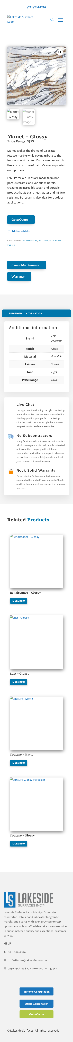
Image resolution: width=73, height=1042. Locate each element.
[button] (19, 231)
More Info (18, 600)
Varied (11, 245)
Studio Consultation (36, 1003)
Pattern (43, 240)
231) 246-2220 (17, 952)
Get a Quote (20, 219)
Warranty (18, 276)
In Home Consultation (36, 991)
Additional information (25, 313)
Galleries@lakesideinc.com (29, 960)
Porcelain (55, 240)
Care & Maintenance (25, 265)
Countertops (29, 240)
